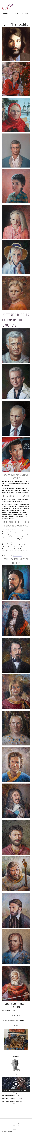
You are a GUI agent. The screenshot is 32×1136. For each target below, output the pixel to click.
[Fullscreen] (27, 1090)
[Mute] (25, 1090)
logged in (11, 1020)
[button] (16, 1084)
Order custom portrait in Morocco (11, 1104)
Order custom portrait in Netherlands (12, 1101)
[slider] (14, 1090)
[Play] (4, 1090)
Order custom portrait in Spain (10, 1093)
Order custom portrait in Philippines (12, 1098)
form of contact (17, 556)
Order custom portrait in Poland (10, 1095)
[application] (16, 1084)
